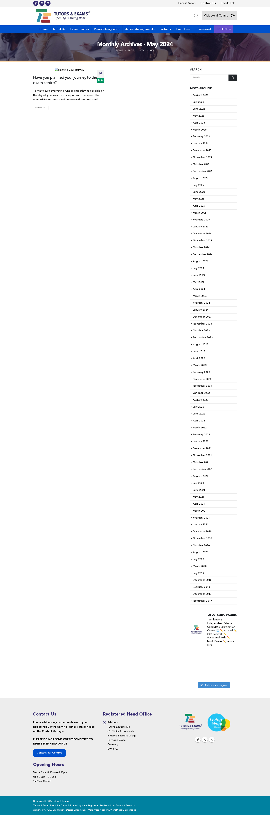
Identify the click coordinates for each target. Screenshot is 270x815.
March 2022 (200, 427)
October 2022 (201, 393)
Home (43, 29)
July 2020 (198, 559)
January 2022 (200, 441)
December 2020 (202, 531)
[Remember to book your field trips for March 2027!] (197, 675)
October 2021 (201, 462)
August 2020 (200, 552)
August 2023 (200, 344)
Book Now (224, 29)
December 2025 (202, 150)
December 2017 (202, 594)
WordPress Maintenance (123, 810)
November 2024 (202, 240)
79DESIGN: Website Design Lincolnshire (66, 810)
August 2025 (200, 178)
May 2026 (198, 116)
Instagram (212, 739)
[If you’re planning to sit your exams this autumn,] (213, 665)
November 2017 (202, 601)
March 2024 (200, 296)
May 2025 (198, 199)
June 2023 (199, 351)
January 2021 (200, 524)
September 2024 (203, 254)
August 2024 (200, 261)
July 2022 (198, 407)
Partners (165, 29)
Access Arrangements (139, 29)
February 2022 (201, 434)
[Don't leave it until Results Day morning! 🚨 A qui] (230, 655)
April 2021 (199, 504)
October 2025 (201, 164)
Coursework (203, 29)
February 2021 (201, 518)
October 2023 (201, 330)
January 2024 (200, 310)
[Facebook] (35, 3)
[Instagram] (48, 3)
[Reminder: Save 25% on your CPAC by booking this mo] (197, 665)
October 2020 (201, 545)
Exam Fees (183, 29)
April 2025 (199, 206)
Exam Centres (79, 29)
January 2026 (200, 143)
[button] (196, 16)
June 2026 (199, 109)
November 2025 (202, 157)
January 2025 (200, 226)
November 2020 (202, 538)
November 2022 (202, 386)
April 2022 (199, 420)
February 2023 (201, 372)
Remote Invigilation (107, 29)
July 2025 (198, 185)
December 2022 (202, 379)
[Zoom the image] (190, 715)
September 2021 (203, 469)
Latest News (186, 3)
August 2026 (200, 95)
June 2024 (199, 275)
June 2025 (199, 192)
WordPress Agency (98, 810)
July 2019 (198, 573)
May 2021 (198, 497)
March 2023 (200, 365)
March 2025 (200, 213)
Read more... (41, 108)
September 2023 (203, 337)
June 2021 (199, 490)
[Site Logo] (62, 16)
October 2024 (201, 247)
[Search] (232, 78)
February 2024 (201, 303)
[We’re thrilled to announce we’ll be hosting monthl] (197, 655)
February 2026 (201, 136)
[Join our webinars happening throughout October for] (213, 675)
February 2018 (201, 587)
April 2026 (199, 123)
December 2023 (202, 317)
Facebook (198, 739)
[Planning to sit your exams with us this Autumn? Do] (230, 675)
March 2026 (200, 129)
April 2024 (199, 289)
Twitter (205, 739)
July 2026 (198, 102)
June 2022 (199, 413)
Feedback (228, 3)
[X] (41, 3)
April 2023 (199, 358)
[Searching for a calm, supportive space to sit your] (213, 655)
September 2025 (203, 171)
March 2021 (200, 511)
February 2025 (201, 219)
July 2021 (198, 483)
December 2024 (202, 233)
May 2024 (198, 282)
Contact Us (208, 3)
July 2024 (198, 268)
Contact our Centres (49, 752)
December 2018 (202, 580)
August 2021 (200, 476)
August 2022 (200, 400)
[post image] (69, 70)
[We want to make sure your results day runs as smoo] (230, 665)
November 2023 (202, 324)
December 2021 (202, 448)
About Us (59, 29)
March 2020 (200, 566)
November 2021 (202, 455)
